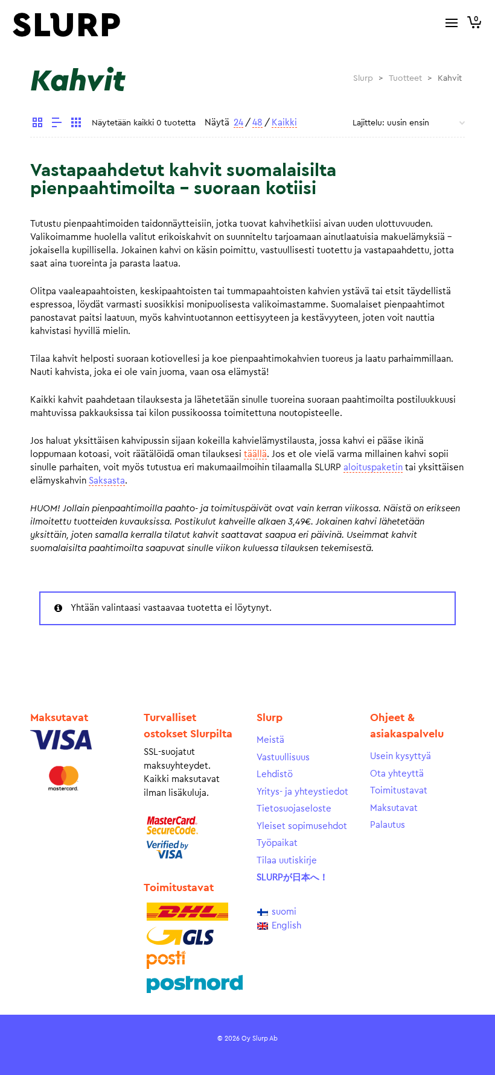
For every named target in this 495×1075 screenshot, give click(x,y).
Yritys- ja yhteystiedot (302, 791)
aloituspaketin (373, 467)
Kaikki (284, 122)
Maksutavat (394, 808)
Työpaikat (277, 843)
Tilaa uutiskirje (287, 860)
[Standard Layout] (37, 124)
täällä (255, 454)
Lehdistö (275, 774)
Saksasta (107, 480)
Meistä (270, 740)
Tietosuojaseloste (294, 808)
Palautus (387, 825)
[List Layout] (57, 124)
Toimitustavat (398, 790)
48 (257, 122)
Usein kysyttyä (400, 756)
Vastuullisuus (283, 757)
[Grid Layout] (76, 124)
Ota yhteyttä (397, 773)
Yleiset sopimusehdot (302, 826)
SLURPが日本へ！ (292, 877)
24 (238, 122)
